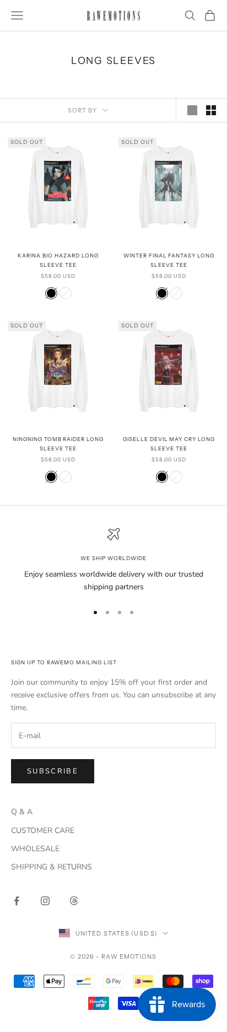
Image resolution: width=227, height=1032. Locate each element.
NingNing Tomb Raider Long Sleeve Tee (58, 443)
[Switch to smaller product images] (211, 110)
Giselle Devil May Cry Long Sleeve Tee (169, 443)
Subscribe (52, 771)
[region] (113, 560)
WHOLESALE (35, 848)
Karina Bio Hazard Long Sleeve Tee (58, 259)
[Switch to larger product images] (192, 110)
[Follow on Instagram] (45, 900)
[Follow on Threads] (73, 900)
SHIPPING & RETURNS (51, 867)
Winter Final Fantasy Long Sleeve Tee (168, 259)
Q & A (22, 812)
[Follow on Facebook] (16, 900)
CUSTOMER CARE (42, 830)
